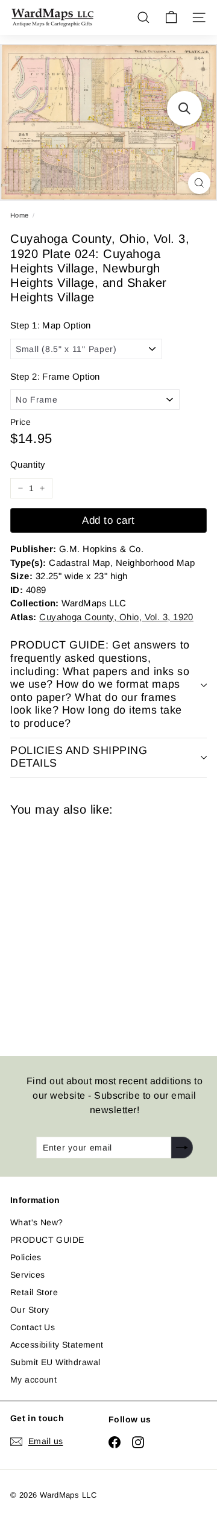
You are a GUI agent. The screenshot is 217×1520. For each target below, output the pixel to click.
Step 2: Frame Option (54, 376)
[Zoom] (199, 183)
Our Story (29, 1309)
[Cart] (171, 17)
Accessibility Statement (57, 1344)
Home (19, 215)
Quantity (27, 464)
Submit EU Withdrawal (55, 1362)
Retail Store (34, 1292)
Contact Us (32, 1327)
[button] (184, 108)
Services (27, 1275)
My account (33, 1379)
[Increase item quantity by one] (42, 488)
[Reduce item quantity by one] (20, 488)
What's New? (36, 1222)
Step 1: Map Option (50, 325)
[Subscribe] (182, 1147)
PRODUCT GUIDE (47, 1240)
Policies (25, 1257)
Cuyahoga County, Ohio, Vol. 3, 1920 (116, 617)
